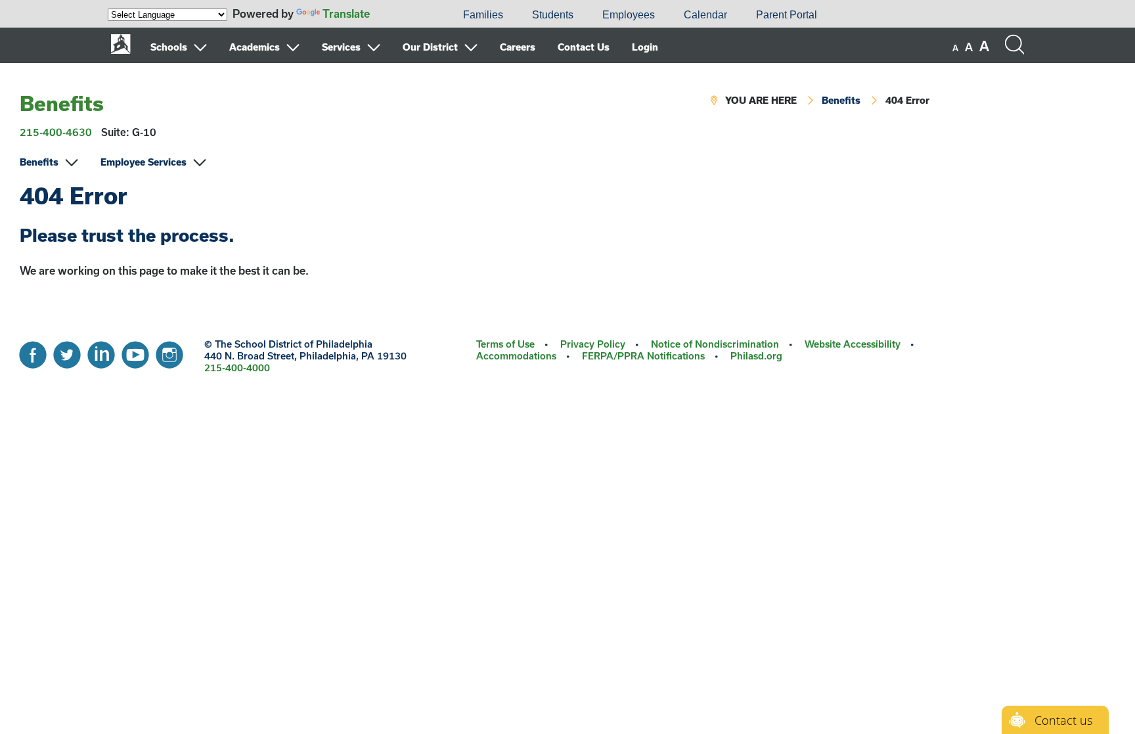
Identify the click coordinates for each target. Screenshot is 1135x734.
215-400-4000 (237, 367)
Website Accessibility (853, 344)
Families (483, 14)
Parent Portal (786, 14)
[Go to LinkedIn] (101, 351)
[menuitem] (403, 15)
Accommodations (516, 355)
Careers (517, 47)
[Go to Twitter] (67, 351)
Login (645, 47)
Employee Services (143, 162)
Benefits (62, 103)
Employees (628, 14)
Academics (254, 47)
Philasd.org (756, 355)
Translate (346, 13)
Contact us (1063, 720)
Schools (168, 47)
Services (341, 47)
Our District (430, 47)
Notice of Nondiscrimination (715, 344)
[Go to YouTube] (135, 351)
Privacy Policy (592, 344)
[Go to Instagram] (169, 351)
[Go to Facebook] (33, 351)
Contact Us (584, 47)
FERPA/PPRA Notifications (643, 355)
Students (552, 14)
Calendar (705, 14)
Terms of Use (505, 344)
